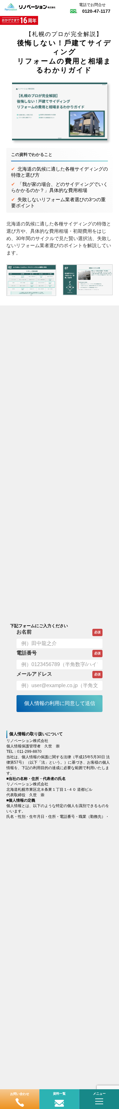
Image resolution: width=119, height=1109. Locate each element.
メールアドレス (34, 674)
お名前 (24, 632)
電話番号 (27, 653)
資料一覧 (59, 1093)
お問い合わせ (19, 1094)
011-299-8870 (29, 751)
